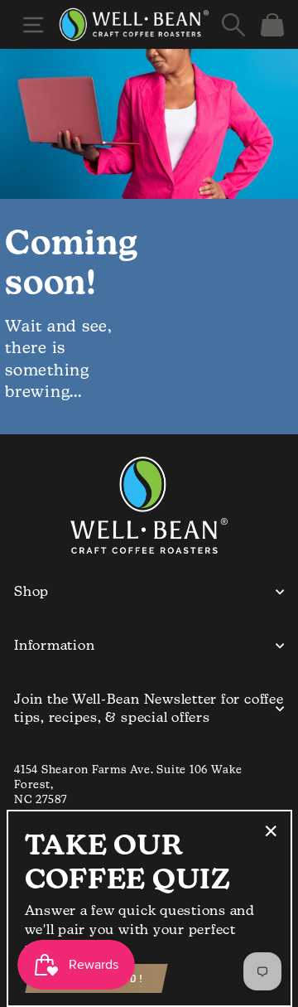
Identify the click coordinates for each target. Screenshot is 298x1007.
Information (54, 645)
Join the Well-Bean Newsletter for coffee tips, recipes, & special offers (149, 708)
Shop (31, 591)
